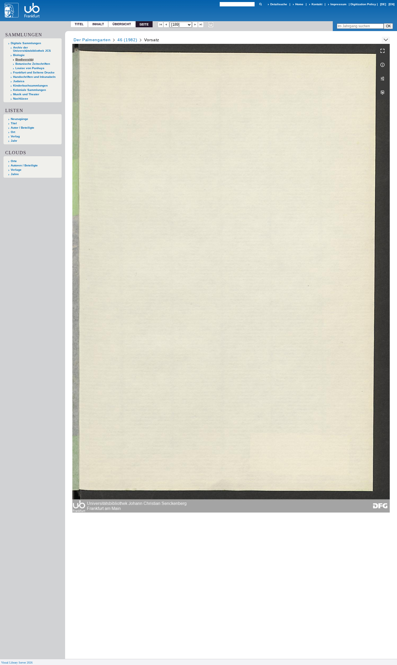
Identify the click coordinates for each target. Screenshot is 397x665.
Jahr (14, 140)
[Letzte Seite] (201, 25)
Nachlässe (20, 98)
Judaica (18, 81)
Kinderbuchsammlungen (30, 85)
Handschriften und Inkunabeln (34, 76)
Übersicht (121, 24)
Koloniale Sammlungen (29, 89)
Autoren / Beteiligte (24, 165)
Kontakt (317, 4)
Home (299, 4)
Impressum (338, 4)
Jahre (15, 174)
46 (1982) (127, 39)
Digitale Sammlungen (26, 43)
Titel (79, 24)
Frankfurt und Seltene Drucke (34, 72)
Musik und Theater (26, 94)
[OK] (260, 4)
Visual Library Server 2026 (17, 662)
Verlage (16, 169)
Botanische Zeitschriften (32, 63)
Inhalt (98, 24)
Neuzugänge (19, 119)
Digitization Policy (363, 4)
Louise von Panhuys (29, 68)
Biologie (19, 55)
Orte (14, 161)
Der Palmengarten (92, 39)
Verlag (15, 136)
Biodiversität (24, 59)
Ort (13, 132)
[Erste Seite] (161, 25)
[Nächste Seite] (195, 25)
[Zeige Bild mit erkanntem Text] (211, 25)
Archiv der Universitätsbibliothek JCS (32, 49)
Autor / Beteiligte (22, 127)
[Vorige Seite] (166, 25)
